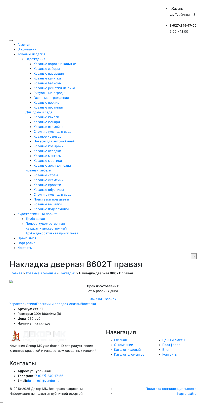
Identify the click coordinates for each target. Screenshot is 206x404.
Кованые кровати (47, 185)
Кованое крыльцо (48, 136)
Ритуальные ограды (49, 93)
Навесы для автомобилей (54, 141)
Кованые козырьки (49, 146)
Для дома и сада (39, 112)
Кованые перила (46, 102)
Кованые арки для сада (52, 165)
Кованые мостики (48, 161)
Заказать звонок (103, 299)
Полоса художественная (45, 223)
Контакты (25, 248)
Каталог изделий (127, 350)
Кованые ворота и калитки (55, 64)
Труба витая (35, 219)
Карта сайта (187, 393)
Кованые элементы (41, 273)
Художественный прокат (37, 214)
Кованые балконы (48, 83)
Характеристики (22, 304)
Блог (166, 350)
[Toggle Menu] (11, 40)
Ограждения (35, 59)
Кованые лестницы (49, 107)
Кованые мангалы (48, 156)
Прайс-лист (27, 238)
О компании (27, 49)
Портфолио (27, 243)
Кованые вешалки (48, 204)
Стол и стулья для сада (52, 131)
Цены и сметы (173, 340)
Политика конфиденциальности (171, 389)
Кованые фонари (47, 122)
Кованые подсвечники (51, 209)
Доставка (88, 304)
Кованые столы (46, 175)
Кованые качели (46, 117)
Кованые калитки (47, 78)
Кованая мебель (38, 170)
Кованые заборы (47, 69)
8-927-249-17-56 (183, 25)
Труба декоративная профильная (52, 233)
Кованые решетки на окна (54, 88)
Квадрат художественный (46, 228)
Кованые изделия (31, 54)
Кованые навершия (49, 73)
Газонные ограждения (51, 98)
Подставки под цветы (51, 199)
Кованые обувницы (49, 190)
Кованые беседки (47, 151)
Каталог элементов (129, 354)
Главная (24, 44)
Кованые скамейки (49, 127)
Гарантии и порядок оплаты (58, 304)
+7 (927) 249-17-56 (48, 376)
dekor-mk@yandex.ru (43, 381)
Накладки (67, 273)
